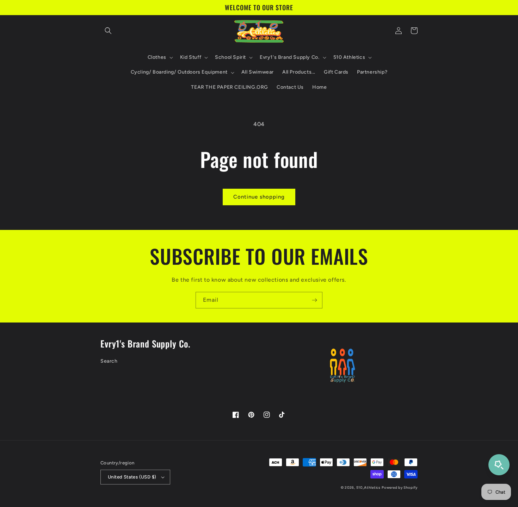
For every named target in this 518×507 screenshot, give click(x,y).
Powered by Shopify (400, 487)
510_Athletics (368, 487)
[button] (108, 30)
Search (109, 361)
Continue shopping (259, 197)
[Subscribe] (314, 300)
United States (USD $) (132, 477)
